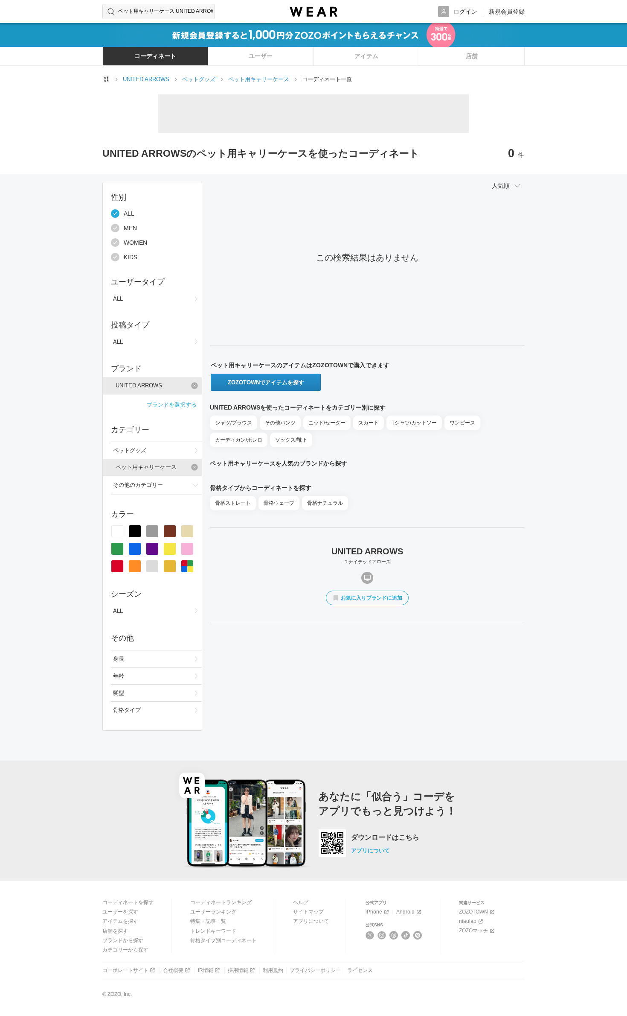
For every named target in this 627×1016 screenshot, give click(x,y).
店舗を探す (115, 931)
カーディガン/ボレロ (238, 440)
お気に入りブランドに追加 (371, 598)
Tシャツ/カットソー (414, 423)
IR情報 (205, 970)
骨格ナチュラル (325, 503)
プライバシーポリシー (315, 970)
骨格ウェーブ (279, 503)
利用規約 (273, 970)
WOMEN (135, 242)
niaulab (467, 921)
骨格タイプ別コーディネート (223, 940)
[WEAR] (313, 11)
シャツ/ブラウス (233, 423)
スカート (368, 423)
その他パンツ (280, 423)
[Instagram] (381, 935)
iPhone (374, 912)
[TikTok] (405, 935)
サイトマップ (308, 912)
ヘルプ (300, 902)
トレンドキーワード (213, 931)
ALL (129, 213)
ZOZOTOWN (473, 912)
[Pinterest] (417, 935)
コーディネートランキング (221, 902)
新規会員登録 (507, 11)
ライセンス (360, 970)
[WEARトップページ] (106, 79)
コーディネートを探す (128, 902)
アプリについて (370, 850)
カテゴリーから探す (125, 950)
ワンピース (462, 423)
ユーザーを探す (120, 912)
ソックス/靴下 (291, 440)
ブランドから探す (122, 940)
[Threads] (393, 935)
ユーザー (261, 56)
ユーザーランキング (213, 912)
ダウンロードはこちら (385, 837)
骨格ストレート (233, 503)
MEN (130, 228)
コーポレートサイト (125, 970)
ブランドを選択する (172, 404)
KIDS (130, 257)
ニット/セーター (326, 423)
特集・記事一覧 (208, 921)
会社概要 (173, 970)
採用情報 (238, 970)
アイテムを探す (120, 921)
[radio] (117, 531)
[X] (370, 935)
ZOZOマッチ (473, 931)
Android (405, 912)
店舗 (472, 56)
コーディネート (155, 56)
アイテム (366, 56)
